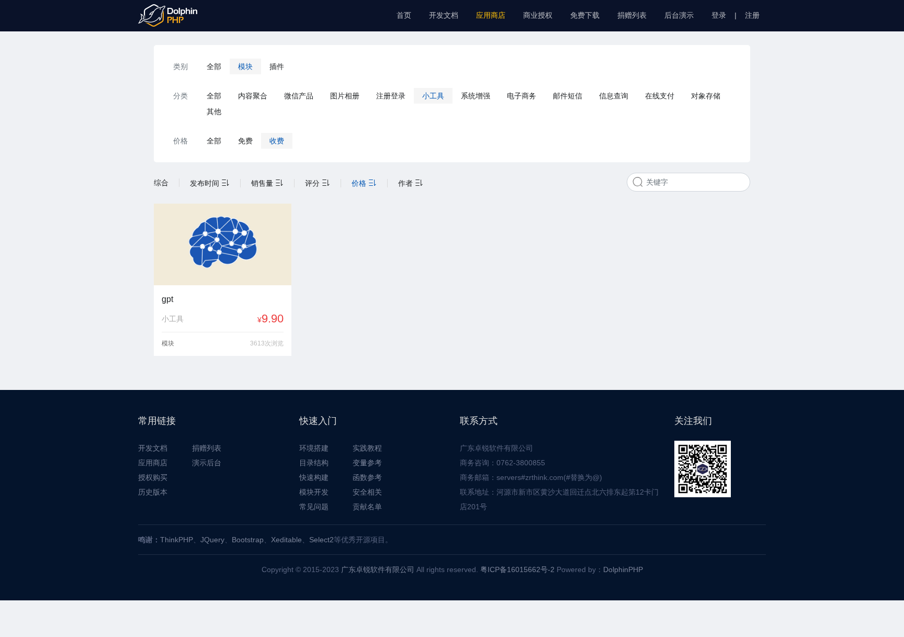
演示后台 (206, 463)
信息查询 (613, 96)
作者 (406, 183)
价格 (360, 183)
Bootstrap (248, 539)
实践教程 (367, 448)
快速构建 (314, 477)
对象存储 (705, 96)
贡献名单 (367, 506)
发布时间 (205, 183)
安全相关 (367, 492)
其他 (214, 111)
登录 (718, 15)
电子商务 (521, 96)
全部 (214, 66)
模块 (245, 66)
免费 (245, 141)
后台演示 (679, 15)
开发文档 (443, 15)
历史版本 (152, 492)
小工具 (433, 96)
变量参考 (367, 463)
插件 (276, 66)
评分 (313, 183)
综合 (161, 182)
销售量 (263, 183)
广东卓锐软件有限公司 (377, 569)
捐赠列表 (632, 15)
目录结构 (314, 463)
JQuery (212, 539)
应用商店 (490, 15)
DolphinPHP (623, 569)
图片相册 (344, 96)
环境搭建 (314, 448)
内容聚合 (252, 96)
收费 (276, 141)
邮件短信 (567, 96)
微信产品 (298, 96)
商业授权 (537, 15)
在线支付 (659, 96)
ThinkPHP (176, 539)
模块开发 (314, 492)
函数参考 (367, 477)
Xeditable (286, 539)
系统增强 (475, 96)
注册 (752, 15)
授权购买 (152, 477)
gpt (167, 299)
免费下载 (585, 15)
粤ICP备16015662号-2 (517, 569)
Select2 (321, 539)
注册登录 (390, 96)
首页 (404, 15)
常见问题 (314, 506)
